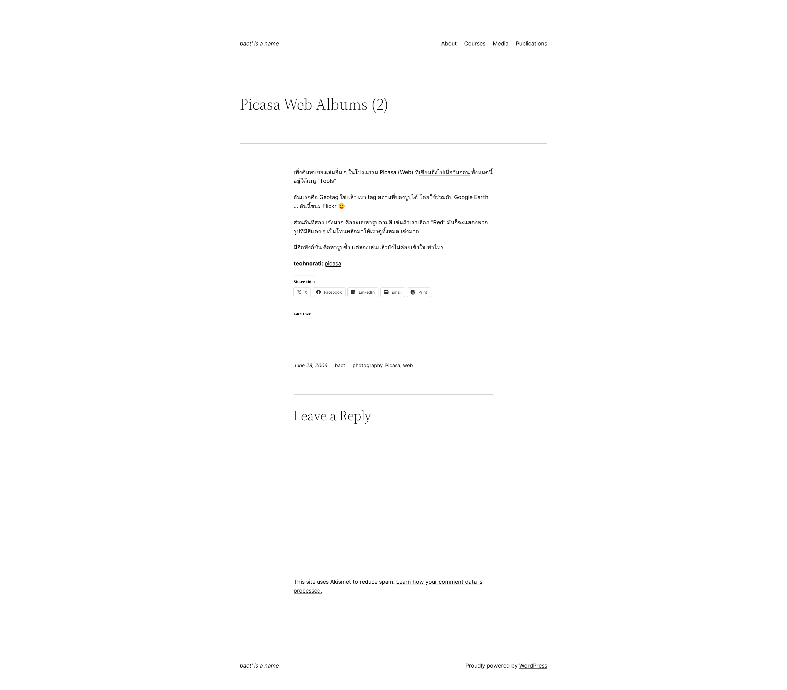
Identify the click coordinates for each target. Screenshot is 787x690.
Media (500, 43)
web (408, 365)
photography (367, 365)
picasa (333, 263)
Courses (474, 43)
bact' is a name (259, 43)
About (449, 43)
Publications (531, 43)
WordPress (533, 665)
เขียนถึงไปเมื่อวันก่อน (444, 172)
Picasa (392, 365)
